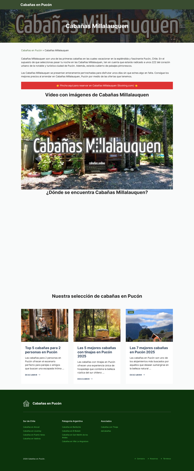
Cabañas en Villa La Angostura (75, 441)
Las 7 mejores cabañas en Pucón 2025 (149, 350)
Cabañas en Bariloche (71, 427)
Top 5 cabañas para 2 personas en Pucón (43, 350)
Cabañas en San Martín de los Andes (75, 436)
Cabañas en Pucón (36, 5)
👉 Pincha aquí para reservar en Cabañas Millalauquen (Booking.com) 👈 (97, 85)
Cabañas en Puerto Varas (34, 435)
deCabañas (106, 431)
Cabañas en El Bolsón (71, 431)
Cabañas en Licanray (32, 431)
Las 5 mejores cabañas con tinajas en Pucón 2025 (96, 352)
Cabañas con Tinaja (109, 427)
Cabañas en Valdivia (32, 438)
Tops (26, 312)
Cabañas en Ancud (31, 427)
